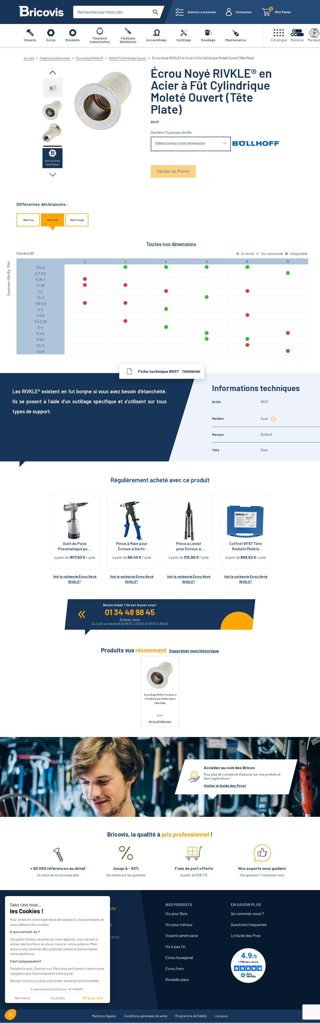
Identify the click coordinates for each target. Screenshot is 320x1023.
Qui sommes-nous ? (247, 913)
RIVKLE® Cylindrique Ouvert (127, 58)
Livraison (221, 1016)
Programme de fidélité (191, 1016)
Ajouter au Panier (173, 171)
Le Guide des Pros (245, 935)
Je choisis (57, 998)
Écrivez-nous (130, 619)
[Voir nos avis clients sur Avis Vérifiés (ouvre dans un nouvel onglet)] (263, 965)
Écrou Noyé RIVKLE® (89, 58)
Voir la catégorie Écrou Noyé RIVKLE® (75, 579)
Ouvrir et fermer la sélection (191, 144)
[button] (10, 1015)
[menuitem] (196, 12)
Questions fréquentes (249, 924)
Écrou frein (174, 968)
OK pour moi (92, 998)
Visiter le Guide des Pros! (225, 785)
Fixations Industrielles (55, 58)
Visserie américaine (181, 935)
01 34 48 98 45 (130, 612)
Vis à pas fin (175, 946)
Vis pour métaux (178, 924)
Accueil (29, 58)
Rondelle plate (177, 979)
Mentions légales (104, 1016)
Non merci (22, 998)
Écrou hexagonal (179, 957)
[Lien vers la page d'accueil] (41, 11)
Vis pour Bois (176, 913)
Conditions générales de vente (145, 1016)
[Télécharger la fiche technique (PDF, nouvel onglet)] (52, 158)
